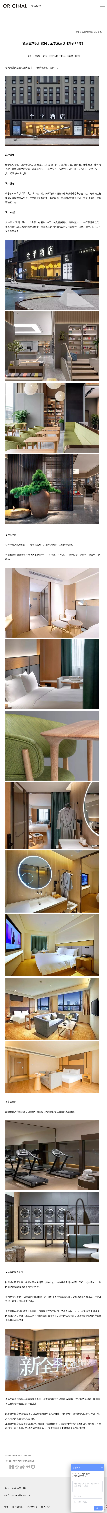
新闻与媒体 (87, 32)
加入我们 (45, 1507)
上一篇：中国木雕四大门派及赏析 (18, 1455)
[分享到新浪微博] (22, 1467)
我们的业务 (32, 1507)
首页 (78, 32)
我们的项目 (17, 1507)
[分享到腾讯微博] (27, 1467)
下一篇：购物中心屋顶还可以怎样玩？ (20, 1461)
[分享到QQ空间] (17, 1467)
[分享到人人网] (33, 1467)
